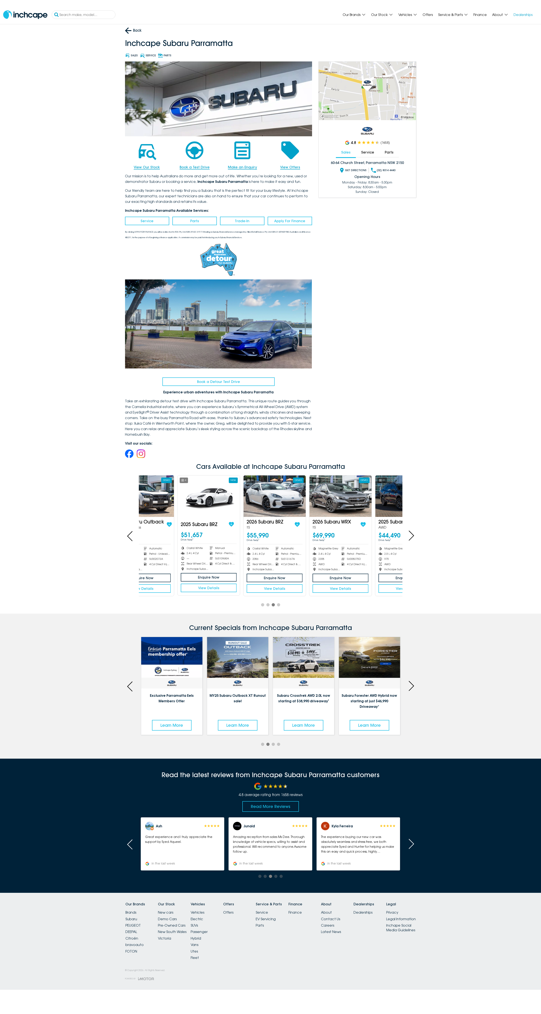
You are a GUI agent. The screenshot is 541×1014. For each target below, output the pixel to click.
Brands (130, 912)
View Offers (290, 167)
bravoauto (134, 945)
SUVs (194, 925)
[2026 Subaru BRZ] (237, 496)
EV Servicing (266, 919)
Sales (346, 152)
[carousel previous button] (130, 535)
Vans (194, 945)
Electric (197, 919)
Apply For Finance (289, 221)
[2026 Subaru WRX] (303, 496)
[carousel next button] (410, 535)
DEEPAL (131, 932)
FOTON (131, 951)
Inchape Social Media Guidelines (400, 927)
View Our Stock (147, 167)
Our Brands (352, 15)
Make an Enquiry (242, 167)
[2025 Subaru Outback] (369, 496)
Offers (428, 15)
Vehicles (405, 15)
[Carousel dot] (262, 604)
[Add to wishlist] (194, 524)
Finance (480, 15)
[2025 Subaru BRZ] (172, 496)
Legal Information (401, 919)
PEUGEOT (133, 925)
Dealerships (523, 15)
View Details (171, 588)
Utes (194, 951)
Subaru (131, 919)
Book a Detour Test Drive (218, 382)
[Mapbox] (330, 116)
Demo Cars (167, 919)
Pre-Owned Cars (171, 925)
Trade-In (242, 221)
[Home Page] (25, 14)
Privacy (392, 912)
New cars (165, 912)
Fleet (195, 958)
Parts (194, 221)
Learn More (171, 725)
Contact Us (330, 919)
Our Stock (379, 15)
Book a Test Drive (195, 167)
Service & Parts (450, 15)
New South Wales (172, 932)
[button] (358, 843)
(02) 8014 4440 (386, 170)
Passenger (199, 932)
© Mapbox (407, 117)
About (497, 15)
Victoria (164, 938)
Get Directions (355, 170)
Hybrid (196, 938)
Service (147, 221)
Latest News (331, 932)
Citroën (131, 938)
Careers (327, 925)
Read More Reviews (270, 806)
